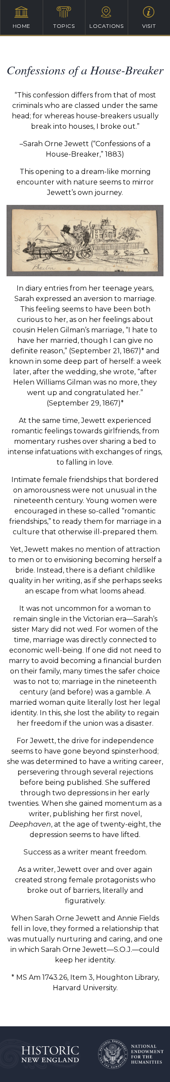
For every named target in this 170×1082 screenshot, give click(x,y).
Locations (106, 26)
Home (22, 26)
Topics (64, 26)
